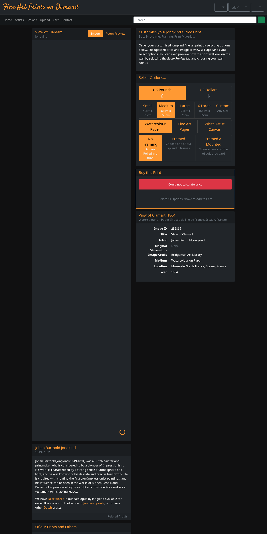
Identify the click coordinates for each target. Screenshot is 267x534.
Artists (19, 20)
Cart (56, 20)
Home (8, 20)
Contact (67, 20)
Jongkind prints (93, 503)
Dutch (48, 507)
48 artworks (56, 499)
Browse (32, 20)
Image (95, 34)
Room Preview (115, 34)
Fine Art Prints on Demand (41, 7)
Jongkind (41, 36)
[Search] (261, 20)
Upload (45, 20)
